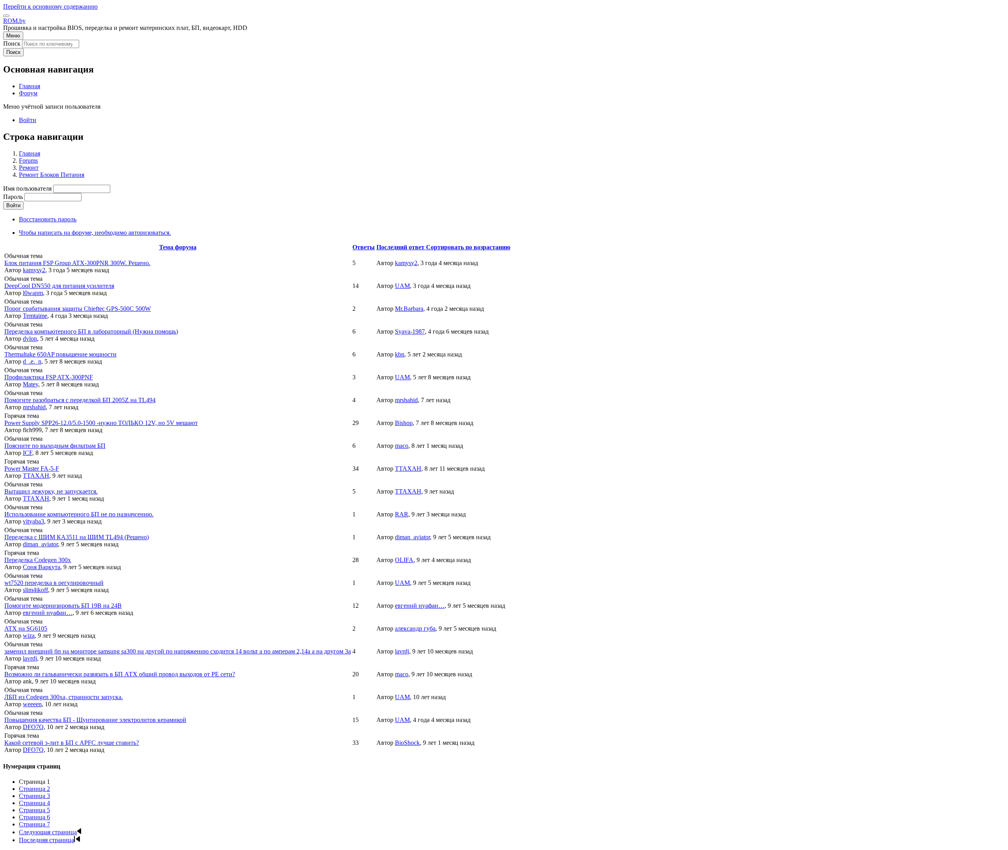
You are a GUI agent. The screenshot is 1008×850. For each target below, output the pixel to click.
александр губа (415, 628)
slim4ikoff (35, 589)
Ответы (363, 247)
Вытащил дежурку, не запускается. (51, 491)
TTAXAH (36, 475)
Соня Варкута (41, 567)
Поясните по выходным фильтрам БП (55, 445)
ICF (27, 452)
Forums (28, 160)
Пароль (13, 196)
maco (401, 445)
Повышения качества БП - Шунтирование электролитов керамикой (95, 719)
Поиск (11, 43)
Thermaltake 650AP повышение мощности (60, 354)
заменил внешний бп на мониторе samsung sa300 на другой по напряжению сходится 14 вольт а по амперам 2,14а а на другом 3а (177, 651)
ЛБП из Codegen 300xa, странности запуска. (63, 697)
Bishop (404, 422)
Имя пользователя (27, 188)
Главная (29, 153)
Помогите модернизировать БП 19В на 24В (63, 605)
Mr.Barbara (409, 308)
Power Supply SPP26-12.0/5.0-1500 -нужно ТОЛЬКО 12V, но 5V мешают (101, 422)
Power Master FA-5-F (31, 468)
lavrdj (30, 658)
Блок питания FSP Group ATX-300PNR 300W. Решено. (77, 263)
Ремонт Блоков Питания (51, 174)
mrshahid (34, 407)
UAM (402, 285)
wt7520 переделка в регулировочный (54, 582)
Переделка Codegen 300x (37, 560)
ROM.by (14, 20)
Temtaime (35, 315)
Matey (30, 384)
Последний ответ (443, 247)
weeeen (32, 704)
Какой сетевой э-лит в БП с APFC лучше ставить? (71, 742)
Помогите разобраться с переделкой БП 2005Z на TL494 (80, 400)
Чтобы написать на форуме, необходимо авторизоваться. (95, 232)
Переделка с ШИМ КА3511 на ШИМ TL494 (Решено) (76, 537)
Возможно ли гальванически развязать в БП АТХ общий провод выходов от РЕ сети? (119, 674)
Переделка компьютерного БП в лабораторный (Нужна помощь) (91, 331)
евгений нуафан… (47, 612)
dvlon (30, 338)
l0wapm (33, 293)
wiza (29, 635)
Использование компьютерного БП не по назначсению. (79, 514)
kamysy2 (34, 270)
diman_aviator (40, 544)
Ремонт (29, 167)
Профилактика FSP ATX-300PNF (48, 377)
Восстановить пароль (47, 219)
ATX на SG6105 (25, 628)
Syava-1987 (410, 331)
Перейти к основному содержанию (50, 6)
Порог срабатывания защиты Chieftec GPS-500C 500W (77, 308)
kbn (399, 354)
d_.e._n (32, 361)
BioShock (407, 742)
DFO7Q (33, 727)
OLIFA (404, 560)
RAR (401, 514)
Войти (27, 120)
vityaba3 (33, 521)
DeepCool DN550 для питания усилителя (59, 285)
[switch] (6, 16)
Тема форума (177, 247)
